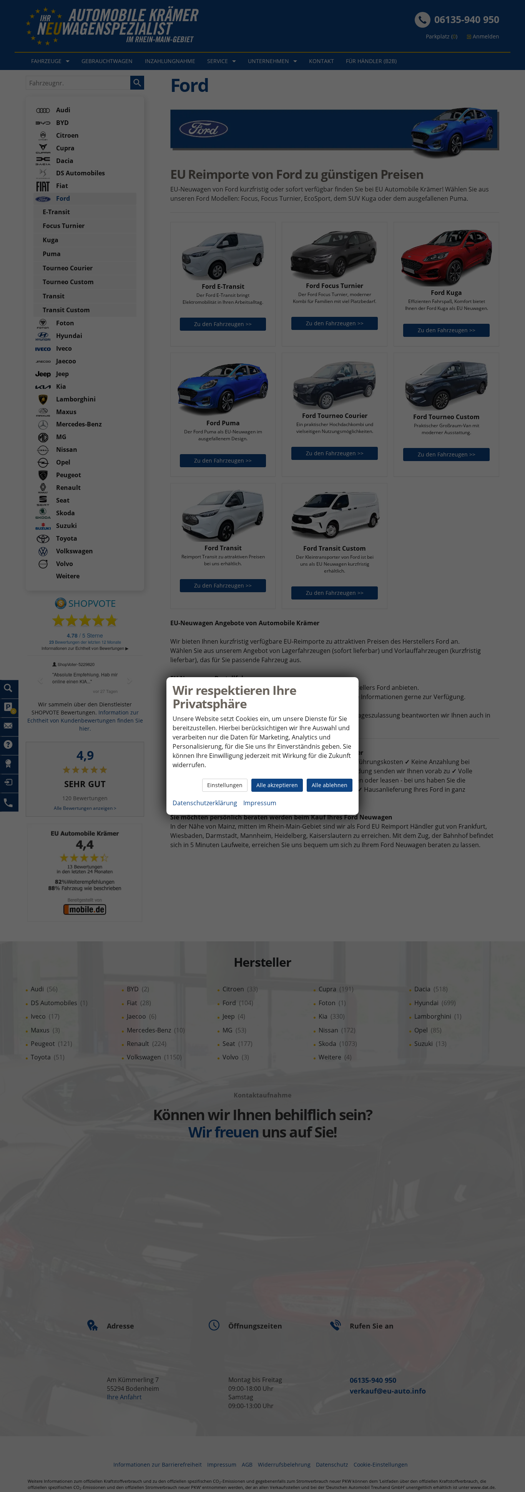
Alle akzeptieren (277, 785)
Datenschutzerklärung (205, 803)
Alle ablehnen (329, 785)
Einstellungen (225, 785)
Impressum (259, 803)
